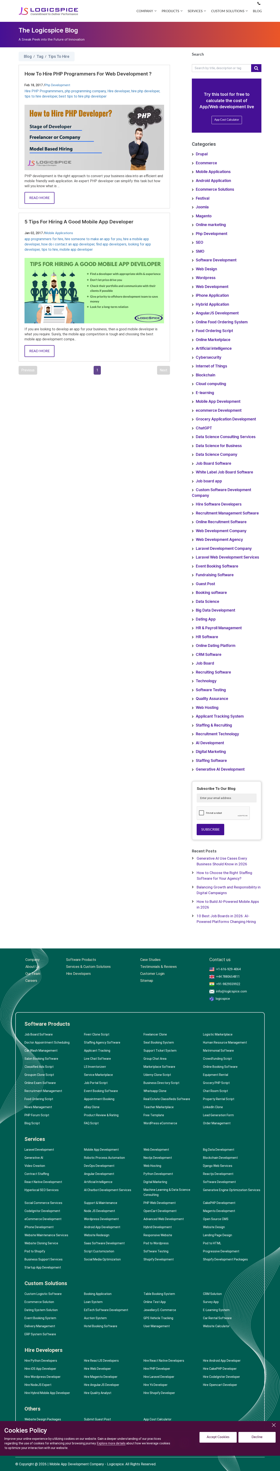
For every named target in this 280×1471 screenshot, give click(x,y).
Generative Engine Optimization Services (231, 1190)
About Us (32, 967)
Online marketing (211, 225)
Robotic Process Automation (104, 1157)
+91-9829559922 (228, 984)
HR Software (207, 637)
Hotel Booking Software (100, 1326)
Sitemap (146, 981)
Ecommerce (206, 163)
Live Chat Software (97, 1058)
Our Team (32, 974)
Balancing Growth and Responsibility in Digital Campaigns (229, 890)
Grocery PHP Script (216, 1083)
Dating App (206, 619)
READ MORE (39, 198)
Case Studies (150, 960)
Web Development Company (221, 531)
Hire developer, (119, 91)
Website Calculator (216, 1326)
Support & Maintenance (100, 1203)
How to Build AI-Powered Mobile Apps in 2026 (228, 904)
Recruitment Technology (217, 734)
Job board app (209, 481)
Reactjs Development (218, 1174)
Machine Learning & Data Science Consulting (167, 1192)
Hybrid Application (212, 304)
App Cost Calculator (226, 119)
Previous (28, 370)
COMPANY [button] (144, 11)
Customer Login (152, 974)
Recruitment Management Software (227, 513)
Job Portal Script (96, 1083)
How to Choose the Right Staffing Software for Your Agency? (224, 876)
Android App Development (102, 1227)
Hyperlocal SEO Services (41, 1190)
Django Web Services (217, 1166)
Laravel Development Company (224, 548)
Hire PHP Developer (157, 1368)
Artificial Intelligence (98, 1182)
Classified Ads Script (39, 1066)
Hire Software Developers (219, 504)
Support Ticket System (160, 1050)
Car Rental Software (217, 1318)
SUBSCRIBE (210, 829)
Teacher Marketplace (159, 1107)
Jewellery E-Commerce (160, 1310)
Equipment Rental (215, 1075)
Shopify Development (159, 1259)
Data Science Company (216, 454)
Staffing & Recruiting (214, 725)
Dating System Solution (41, 1310)
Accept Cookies (218, 1437)
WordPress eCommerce (160, 1123)
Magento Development (219, 1211)
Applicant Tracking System (220, 716)
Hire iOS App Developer (40, 1368)
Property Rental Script (218, 1099)
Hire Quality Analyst (97, 1393)
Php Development (57, 85)
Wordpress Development (101, 1219)
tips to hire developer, (41, 96)
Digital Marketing (211, 752)
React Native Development (43, 1182)
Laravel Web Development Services (227, 557)
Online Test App (155, 1302)
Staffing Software (211, 761)
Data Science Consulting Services (226, 437)
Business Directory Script (161, 1083)
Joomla (202, 207)
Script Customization (99, 1251)
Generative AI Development (220, 769)
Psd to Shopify (34, 1251)
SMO (200, 251)
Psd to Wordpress (156, 1243)
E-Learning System (216, 1310)
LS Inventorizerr (95, 1066)
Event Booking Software (217, 566)
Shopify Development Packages (225, 1259)
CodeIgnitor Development (42, 1211)
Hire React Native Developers (164, 1360)
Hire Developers (78, 974)
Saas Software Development (104, 1243)
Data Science (207, 601)
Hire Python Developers (40, 1360)
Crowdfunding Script (217, 1058)
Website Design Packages (42, 1419)
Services (34, 1139)
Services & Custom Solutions (88, 967)
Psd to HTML (212, 1243)
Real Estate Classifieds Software (167, 1099)
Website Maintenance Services (46, 1235)
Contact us (220, 959)
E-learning (205, 393)
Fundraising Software (215, 575)
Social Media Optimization (102, 1259)
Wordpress (205, 278)
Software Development (216, 260)
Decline (257, 1437)
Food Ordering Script (214, 331)
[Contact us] (258, 3)
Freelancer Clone (155, 1034)
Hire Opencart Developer (220, 1385)
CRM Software (208, 655)
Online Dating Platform (215, 646)
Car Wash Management (41, 1050)
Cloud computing (211, 384)
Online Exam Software (40, 1083)
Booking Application (98, 1294)
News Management (38, 1107)
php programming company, (86, 91)
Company (32, 960)
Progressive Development (221, 1251)
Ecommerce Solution (39, 1302)
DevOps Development (99, 1166)
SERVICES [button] (195, 11)
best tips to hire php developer (83, 96)
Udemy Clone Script (157, 1075)
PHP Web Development (160, 1203)
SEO (199, 242)
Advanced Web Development (164, 1219)
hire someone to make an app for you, (94, 239)
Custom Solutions (45, 1283)
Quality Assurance (212, 699)
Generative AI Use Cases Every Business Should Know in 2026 (222, 861)
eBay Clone (92, 1107)
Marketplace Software (159, 1066)
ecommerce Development (219, 410)
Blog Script (32, 1123)
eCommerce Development (42, 1219)
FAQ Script (91, 1123)
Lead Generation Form (218, 1115)
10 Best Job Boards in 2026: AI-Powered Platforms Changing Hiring (226, 919)
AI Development (210, 743)
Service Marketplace (98, 1075)
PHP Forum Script (36, 1115)
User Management (157, 1326)
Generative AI (33, 1157)
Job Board (205, 663)
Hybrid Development (158, 1227)
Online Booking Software (220, 1066)
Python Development (158, 1174)
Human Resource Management (225, 1042)
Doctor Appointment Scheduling (47, 1042)
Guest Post (205, 584)
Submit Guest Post (97, 1419)
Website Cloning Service (41, 1243)
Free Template (154, 1115)
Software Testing (211, 690)
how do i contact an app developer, (68, 244)
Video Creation (34, 1166)
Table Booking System (159, 1294)
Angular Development (99, 1174)
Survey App (211, 1302)
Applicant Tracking (97, 1050)
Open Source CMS (215, 1219)
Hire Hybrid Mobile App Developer (47, 1393)
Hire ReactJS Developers (101, 1360)
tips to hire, (50, 249)
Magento (204, 216)
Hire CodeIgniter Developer (221, 1376)
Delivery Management (39, 1326)
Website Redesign (96, 1235)
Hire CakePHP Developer (220, 1368)
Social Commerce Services (43, 1203)
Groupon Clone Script (39, 1075)
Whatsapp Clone (155, 1091)
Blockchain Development (220, 1157)
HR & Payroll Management (219, 628)
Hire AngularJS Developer (101, 1385)
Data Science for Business (219, 446)
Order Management (217, 1123)
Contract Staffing (36, 1174)
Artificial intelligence (214, 348)
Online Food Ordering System (222, 322)
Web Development (212, 287)
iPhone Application (212, 295)
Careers (31, 981)
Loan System (93, 1302)
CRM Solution (212, 1294)
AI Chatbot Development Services (107, 1190)
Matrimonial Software (218, 1050)
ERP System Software (40, 1334)
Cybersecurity (208, 357)
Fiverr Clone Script (96, 1034)
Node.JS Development (99, 1211)
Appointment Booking (99, 1099)
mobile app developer (76, 249)
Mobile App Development (218, 401)
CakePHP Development (219, 1203)
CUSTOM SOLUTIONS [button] (227, 11)
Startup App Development (42, 1267)
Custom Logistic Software (43, 1294)
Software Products (81, 960)
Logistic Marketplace (218, 1034)
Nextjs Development (158, 1157)
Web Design (206, 269)
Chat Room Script (215, 1091)
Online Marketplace (213, 340)
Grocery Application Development (226, 419)
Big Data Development (215, 610)
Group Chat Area (155, 1058)
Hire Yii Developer (156, 1385)
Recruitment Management (43, 1091)
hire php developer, (145, 91)
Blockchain (205, 375)
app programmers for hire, (44, 239)
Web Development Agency (219, 540)
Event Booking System (40, 1318)
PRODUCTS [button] (170, 11)
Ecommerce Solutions (215, 189)
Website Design (214, 1227)
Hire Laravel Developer (159, 1376)
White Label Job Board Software (224, 472)
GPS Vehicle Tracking (158, 1318)
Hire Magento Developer (100, 1376)
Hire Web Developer (97, 1368)
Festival (202, 198)
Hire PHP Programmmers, (44, 91)
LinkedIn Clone (213, 1107)
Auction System (95, 1318)
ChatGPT (204, 428)
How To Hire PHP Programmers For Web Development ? (88, 74)
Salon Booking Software (41, 1058)
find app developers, (112, 244)
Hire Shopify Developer (159, 1393)
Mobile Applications (59, 233)
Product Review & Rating (101, 1115)
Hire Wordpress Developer (42, 1376)
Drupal (202, 154)
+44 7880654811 (228, 976)
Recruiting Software (213, 672)
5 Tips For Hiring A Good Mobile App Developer (78, 221)
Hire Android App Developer (222, 1360)
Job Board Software (213, 463)
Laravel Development (39, 1149)
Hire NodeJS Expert (37, 1385)
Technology (206, 681)
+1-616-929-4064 (228, 969)
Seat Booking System (159, 1042)
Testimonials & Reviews (158, 967)
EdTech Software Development (106, 1310)
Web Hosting (207, 708)
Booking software (211, 593)
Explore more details (111, 1443)
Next (163, 370)
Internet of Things (211, 366)
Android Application (213, 181)
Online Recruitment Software (221, 522)
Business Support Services (43, 1259)
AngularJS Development (217, 313)
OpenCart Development (160, 1211)
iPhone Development (39, 1227)
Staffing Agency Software (102, 1042)
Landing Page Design (217, 1235)
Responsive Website (158, 1235)
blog (257, 11)
